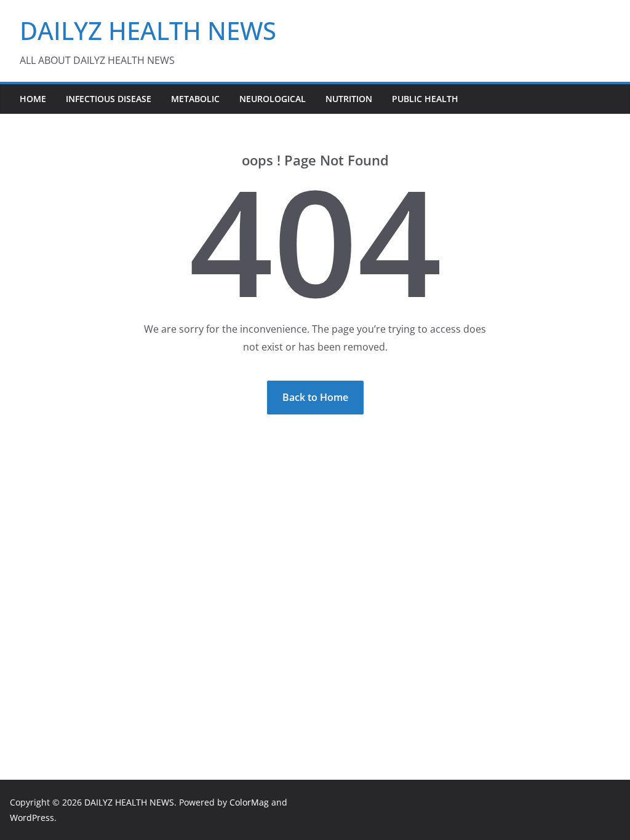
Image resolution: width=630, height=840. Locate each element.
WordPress (32, 817)
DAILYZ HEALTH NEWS (148, 30)
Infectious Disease (108, 99)
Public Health (425, 99)
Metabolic (195, 99)
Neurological (272, 99)
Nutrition (348, 99)
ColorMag (249, 802)
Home (33, 99)
